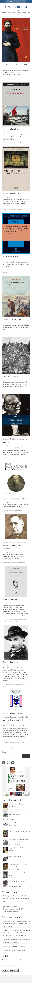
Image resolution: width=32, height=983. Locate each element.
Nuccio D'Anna (8, 828)
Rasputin (15, 78)
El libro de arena (8, 904)
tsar (25, 684)
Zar (25, 78)
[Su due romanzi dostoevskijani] (16, 479)
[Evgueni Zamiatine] (16, 643)
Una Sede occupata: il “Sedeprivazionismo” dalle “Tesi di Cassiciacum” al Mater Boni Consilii (16, 933)
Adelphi (4, 142)
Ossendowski (14, 562)
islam (4, 269)
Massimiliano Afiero (15, 844)
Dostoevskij (5, 510)
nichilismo (17, 510)
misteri (17, 619)
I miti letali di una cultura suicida (19, 831)
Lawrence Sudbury (15, 869)
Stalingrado (11, 142)
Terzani (23, 562)
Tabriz (22, 269)
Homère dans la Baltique (16, 804)
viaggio (21, 209)
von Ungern (17, 621)
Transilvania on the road (10, 906)
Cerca (4, 752)
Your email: (5, 962)
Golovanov (8, 209)
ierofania (7, 742)
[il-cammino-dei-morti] (13, 794)
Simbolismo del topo (15, 856)
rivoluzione (19, 78)
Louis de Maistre (13, 619)
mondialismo (24, 619)
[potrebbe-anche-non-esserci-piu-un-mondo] (25, 794)
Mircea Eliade (12, 742)
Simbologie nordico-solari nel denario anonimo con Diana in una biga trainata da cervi (16, 898)
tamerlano (25, 269)
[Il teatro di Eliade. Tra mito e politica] (16, 415)
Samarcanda (18, 269)
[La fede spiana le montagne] (16, 104)
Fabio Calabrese (14, 834)
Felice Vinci (13, 806)
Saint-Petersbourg (18, 684)
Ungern (13, 621)
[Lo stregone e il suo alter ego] (16, 40)
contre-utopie (5, 684)
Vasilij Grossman (23, 142)
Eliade (4, 742)
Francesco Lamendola (10, 819)
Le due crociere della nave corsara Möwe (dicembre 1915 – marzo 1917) (19, 814)
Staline (23, 684)
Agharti (4, 619)
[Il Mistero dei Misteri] (16, 581)
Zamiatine (4, 686)
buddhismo (5, 562)
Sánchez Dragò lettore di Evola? (13, 909)
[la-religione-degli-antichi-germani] (7, 794)
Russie (13, 684)
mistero (20, 619)
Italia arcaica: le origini (18, 946)
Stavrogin (20, 510)
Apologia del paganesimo (18, 950)
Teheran (4, 272)
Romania (16, 742)
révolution (10, 684)
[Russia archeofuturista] (16, 169)
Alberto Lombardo (14, 859)
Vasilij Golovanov (17, 209)
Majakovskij (11, 78)
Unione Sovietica (17, 142)
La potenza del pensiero (10, 911)
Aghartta (7, 619)
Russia (23, 78)
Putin (12, 269)
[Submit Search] (7, 1)
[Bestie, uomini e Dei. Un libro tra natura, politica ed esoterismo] (16, 526)
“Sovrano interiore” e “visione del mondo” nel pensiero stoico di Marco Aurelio (16, 923)
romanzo (19, 742)
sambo (23, 742)
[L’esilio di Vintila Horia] (16, 296)
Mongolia (9, 562)
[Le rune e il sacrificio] (16, 355)
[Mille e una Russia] (16, 233)
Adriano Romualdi (14, 853)
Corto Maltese (5, 78)
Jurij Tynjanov (8, 269)
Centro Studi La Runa (16, 8)
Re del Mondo (19, 562)
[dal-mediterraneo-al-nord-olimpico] (19, 794)
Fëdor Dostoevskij (11, 510)
